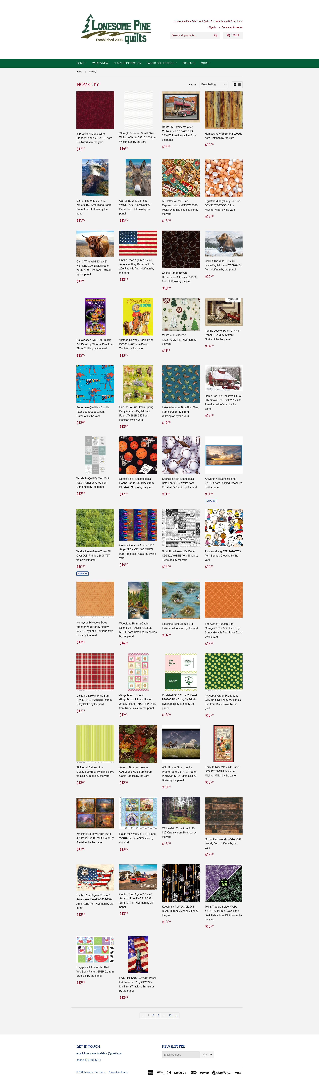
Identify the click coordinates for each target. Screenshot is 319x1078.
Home (80, 63)
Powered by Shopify (118, 1072)
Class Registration (127, 63)
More (205, 63)
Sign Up (207, 1054)
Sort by (192, 84)
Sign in (212, 27)
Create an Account (232, 27)
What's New (100, 63)
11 (170, 1015)
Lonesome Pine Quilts (94, 1072)
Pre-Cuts (188, 63)
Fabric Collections (161, 63)
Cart (235, 35)
